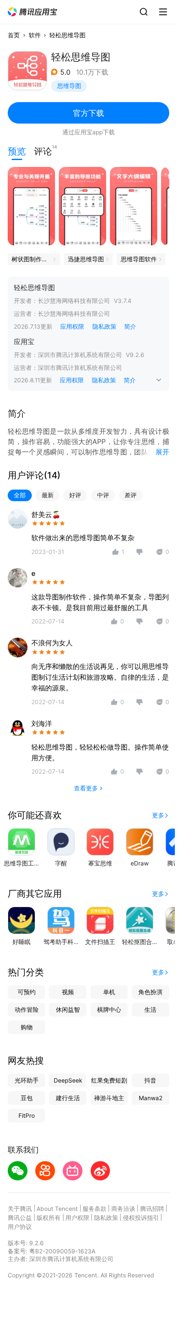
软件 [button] (35, 35)
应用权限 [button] (72, 326)
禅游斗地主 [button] (109, 1098)
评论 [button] (43, 150)
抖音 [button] (150, 1080)
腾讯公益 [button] (20, 1217)
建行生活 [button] (68, 1098)
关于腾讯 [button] (20, 1208)
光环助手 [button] (27, 1080)
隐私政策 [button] (104, 326)
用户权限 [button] (77, 1217)
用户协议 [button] (20, 1226)
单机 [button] (109, 992)
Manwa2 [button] (150, 1098)
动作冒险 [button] (27, 1009)
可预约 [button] (27, 992)
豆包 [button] (27, 1098)
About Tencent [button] (57, 1208)
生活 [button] (150, 1009)
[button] (33, 12)
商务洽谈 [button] (123, 1208)
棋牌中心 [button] (109, 1009)
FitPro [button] (26, 1115)
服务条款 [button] (94, 1208)
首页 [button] (14, 35)
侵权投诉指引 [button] (141, 1217)
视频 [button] (68, 992)
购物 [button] (27, 1027)
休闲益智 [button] (68, 1009)
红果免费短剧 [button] (109, 1080)
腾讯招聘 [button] (152, 1208)
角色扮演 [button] (150, 992)
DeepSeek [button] (68, 1080)
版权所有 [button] (49, 1217)
